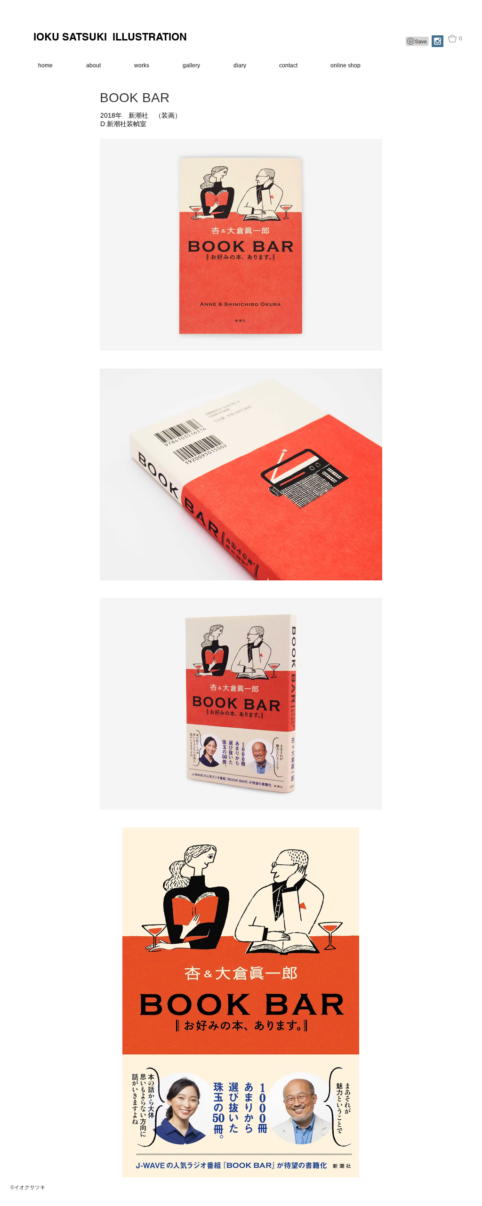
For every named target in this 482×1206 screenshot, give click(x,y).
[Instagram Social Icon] (437, 41)
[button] (460, 38)
